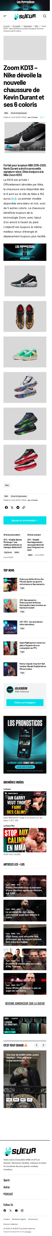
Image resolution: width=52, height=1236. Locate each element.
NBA (36, 26)
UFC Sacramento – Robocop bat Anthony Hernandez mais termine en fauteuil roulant (32, 604)
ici (13, 198)
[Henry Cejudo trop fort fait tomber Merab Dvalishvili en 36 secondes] (10, 669)
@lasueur (21, 688)
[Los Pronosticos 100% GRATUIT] (25, 5)
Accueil (6, 26)
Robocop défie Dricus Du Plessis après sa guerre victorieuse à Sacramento (31, 581)
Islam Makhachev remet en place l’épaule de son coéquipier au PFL (32, 645)
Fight (22, 588)
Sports (6, 1180)
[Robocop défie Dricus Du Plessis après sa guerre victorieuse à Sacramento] (10, 585)
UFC (29, 1100)
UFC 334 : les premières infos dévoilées (31, 622)
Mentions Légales (19, 1219)
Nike (7, 485)
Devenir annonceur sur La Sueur (25, 1003)
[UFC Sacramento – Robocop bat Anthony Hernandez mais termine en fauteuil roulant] (10, 606)
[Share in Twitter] (12, 507)
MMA (17, 552)
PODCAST (8, 1194)
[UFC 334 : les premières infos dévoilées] (10, 627)
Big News (8, 552)
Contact (6, 1219)
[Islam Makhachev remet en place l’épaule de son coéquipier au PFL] (10, 648)
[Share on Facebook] (6, 507)
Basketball (28, 26)
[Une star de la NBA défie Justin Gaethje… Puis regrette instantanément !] (24, 1079)
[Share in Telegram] (18, 507)
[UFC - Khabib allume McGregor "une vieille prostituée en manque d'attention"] (14, 545)
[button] (4, 16)
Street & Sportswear (19, 113)
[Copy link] (24, 507)
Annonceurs (33, 1219)
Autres (6, 1187)
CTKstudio (28, 1232)
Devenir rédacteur (10, 1224)
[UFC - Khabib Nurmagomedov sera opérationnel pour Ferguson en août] (36, 545)
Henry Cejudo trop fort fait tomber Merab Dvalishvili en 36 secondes (32, 666)
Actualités (17, 26)
